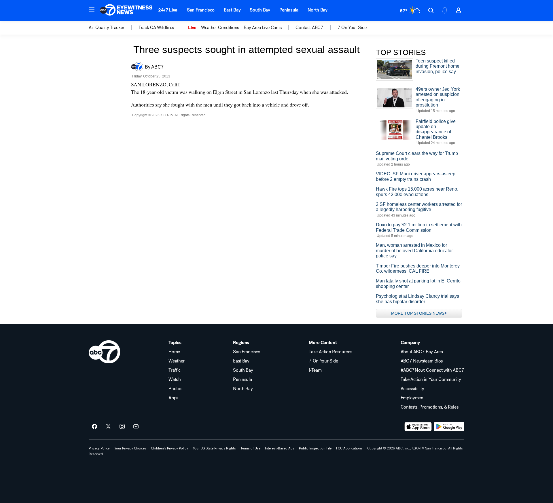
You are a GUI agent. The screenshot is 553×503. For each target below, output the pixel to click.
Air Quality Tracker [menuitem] (106, 27)
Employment (413, 398)
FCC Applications (349, 448)
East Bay (232, 10)
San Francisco (201, 10)
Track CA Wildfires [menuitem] (156, 27)
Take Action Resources (330, 352)
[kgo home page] (104, 351)
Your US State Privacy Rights (214, 448)
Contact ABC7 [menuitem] (309, 27)
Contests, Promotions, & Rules (430, 407)
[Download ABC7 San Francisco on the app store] (418, 426)
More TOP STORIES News (417, 313)
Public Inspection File (315, 448)
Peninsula (288, 10)
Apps (173, 398)
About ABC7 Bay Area (422, 352)
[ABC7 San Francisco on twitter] (108, 426)
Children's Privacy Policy (169, 448)
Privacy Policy (99, 448)
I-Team (315, 370)
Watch (174, 379)
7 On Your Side (323, 361)
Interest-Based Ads (279, 448)
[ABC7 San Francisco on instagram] (122, 426)
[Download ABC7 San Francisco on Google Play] (449, 426)
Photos (175, 388)
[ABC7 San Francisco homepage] (126, 10)
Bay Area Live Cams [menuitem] (262, 27)
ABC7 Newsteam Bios (422, 361)
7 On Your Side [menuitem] (352, 27)
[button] (92, 10)
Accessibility (412, 388)
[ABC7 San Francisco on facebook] (94, 426)
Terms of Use (250, 448)
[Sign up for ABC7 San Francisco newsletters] (136, 426)
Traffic (174, 370)
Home (174, 352)
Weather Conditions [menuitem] (220, 27)
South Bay (260, 10)
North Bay (317, 10)
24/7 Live (167, 10)
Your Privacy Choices (130, 448)
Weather (176, 361)
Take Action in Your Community (431, 379)
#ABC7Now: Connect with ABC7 (432, 370)
